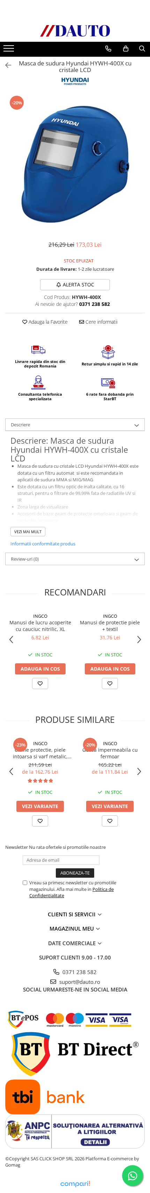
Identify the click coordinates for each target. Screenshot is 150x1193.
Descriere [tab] (20, 424)
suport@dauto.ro (79, 981)
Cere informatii (101, 321)
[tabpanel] (75, 164)
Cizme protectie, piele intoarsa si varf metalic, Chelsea (40, 753)
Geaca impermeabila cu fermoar (110, 753)
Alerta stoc (78, 284)
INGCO (40, 616)
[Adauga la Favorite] (40, 683)
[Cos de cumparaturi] (125, 49)
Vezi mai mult (28, 531)
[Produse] (9, 50)
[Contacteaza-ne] (108, 49)
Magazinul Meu (72, 928)
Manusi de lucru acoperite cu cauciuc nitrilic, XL (40, 625)
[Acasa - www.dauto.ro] (75, 31)
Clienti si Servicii (72, 914)
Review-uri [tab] (25, 559)
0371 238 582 (79, 972)
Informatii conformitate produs (42, 543)
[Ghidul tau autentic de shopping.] (75, 1184)
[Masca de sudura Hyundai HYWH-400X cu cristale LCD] (75, 164)
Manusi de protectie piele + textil (110, 625)
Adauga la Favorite (47, 321)
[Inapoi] (5, 65)
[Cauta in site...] (142, 49)
